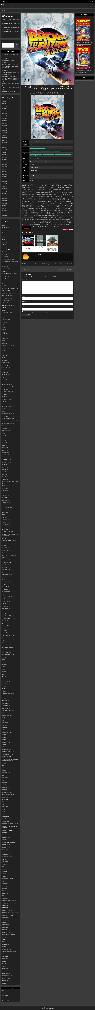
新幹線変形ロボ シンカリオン (8, 794)
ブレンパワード (5, 625)
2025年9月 (4, 128)
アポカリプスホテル (6, 362)
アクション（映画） (6, 348)
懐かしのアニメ (5, 777)
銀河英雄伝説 (5, 954)
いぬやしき (4, 310)
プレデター (4, 630)
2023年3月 (4, 200)
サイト (23, 306)
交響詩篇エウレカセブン (7, 703)
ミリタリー (4, 662)
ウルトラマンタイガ (6, 399)
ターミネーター (5, 70)
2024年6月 (4, 164)
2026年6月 (4, 106)
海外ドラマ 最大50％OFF (7, 856)
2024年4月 (4, 169)
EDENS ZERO (5, 256)
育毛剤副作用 (5, 907)
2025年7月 (4, 132)
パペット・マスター (6, 606)
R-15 (3, 281)
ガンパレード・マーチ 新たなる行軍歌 (10, 421)
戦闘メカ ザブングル (6, 787)
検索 (3, 42)
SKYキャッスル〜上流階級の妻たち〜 (10, 288)
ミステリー (4, 657)
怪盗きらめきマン (6, 768)
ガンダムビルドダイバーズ (8, 416)
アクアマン (4, 340)
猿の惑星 (4, 869)
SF (2, 283)
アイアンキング (5, 336)
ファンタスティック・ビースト (9, 618)
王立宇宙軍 (4, 871)
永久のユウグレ (5, 849)
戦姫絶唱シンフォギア (7, 785)
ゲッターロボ (5, 447)
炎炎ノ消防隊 (5, 861)
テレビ (3, 552)
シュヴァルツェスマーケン (8, 500)
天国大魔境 (4, 725)
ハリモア (4, 584)
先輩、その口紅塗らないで (8, 710)
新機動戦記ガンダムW (7, 797)
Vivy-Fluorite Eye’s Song (8, 305)
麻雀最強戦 (4, 983)
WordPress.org (5, 1000)
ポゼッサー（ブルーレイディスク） (10, 37)
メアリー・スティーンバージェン (63, 154)
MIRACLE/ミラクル (6, 268)
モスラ (3, 669)
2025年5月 (4, 137)
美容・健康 (4, 888)
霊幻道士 (4, 961)
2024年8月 (4, 159)
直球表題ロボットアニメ (7, 878)
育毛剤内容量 (5, 905)
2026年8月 (4, 101)
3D (2, 230)
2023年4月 (4, 198)
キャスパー (4, 425)
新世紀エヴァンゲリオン (7, 792)
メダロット (4, 666)
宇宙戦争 (4, 744)
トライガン (4, 567)
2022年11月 (4, 210)
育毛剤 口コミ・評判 (6, 898)
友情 (3, 720)
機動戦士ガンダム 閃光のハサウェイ (10, 823)
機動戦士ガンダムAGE (7, 830)
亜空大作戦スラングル (7, 700)
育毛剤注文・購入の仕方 (7, 915)
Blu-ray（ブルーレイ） (7, 244)
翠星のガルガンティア (7, 891)
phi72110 (39, 92)
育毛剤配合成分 (5, 925)
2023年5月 (4, 196)
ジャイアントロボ (6, 502)
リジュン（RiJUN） (6, 681)
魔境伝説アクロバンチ (7, 975)
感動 (3, 775)
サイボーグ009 (5, 469)
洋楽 (3, 852)
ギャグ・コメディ (6, 430)
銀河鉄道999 (5, 956)
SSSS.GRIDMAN (6, 290)
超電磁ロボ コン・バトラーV (8, 934)
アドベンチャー (5, 355)
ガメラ (3, 411)
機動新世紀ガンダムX (7, 844)
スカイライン (5, 512)
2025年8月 (4, 130)
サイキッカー (5, 464)
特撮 (3, 866)
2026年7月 (4, 103)
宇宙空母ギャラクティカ (7, 754)
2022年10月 (4, 213)
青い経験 (4, 963)
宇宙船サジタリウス (6, 756)
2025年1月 (4, 147)
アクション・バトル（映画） (8, 345)
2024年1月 (4, 176)
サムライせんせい (6, 479)
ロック (3, 688)
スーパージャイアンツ (7, 527)
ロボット (4, 691)
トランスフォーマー (6, 569)
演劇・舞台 (4, 859)
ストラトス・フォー (6, 522)
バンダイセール (5, 598)
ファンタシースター (6, 611)
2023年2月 (4, 203)
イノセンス (4, 379)
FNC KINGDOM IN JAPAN (8, 259)
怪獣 (3, 765)
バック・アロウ (5, 594)
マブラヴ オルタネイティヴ (8, 654)
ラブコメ (4, 676)
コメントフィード (6, 998)
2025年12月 (4, 120)
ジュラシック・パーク (7, 507)
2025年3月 (4, 142)
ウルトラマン (5, 389)
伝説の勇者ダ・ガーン (7, 705)
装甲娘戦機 (4, 929)
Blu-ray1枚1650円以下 (7, 242)
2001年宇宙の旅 (5, 227)
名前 (23, 296)
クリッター (4, 433)
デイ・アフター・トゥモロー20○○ (9, 555)
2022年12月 (4, 208)
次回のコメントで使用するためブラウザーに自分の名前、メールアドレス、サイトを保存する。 (44, 312)
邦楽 (3, 941)
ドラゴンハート (5, 577)
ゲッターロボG (5, 452)
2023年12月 (4, 179)
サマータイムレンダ (6, 476)
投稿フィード (5, 995)
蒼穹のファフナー (6, 927)
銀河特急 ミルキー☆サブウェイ (9, 951)
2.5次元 (3, 225)
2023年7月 (4, 191)
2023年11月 (4, 181)
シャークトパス (5, 495)
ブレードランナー (6, 628)
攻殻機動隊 (4, 789)
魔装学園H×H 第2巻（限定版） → (66, 269)
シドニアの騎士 (5, 490)
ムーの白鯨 (4, 664)
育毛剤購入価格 (5, 917)
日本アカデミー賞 (6, 802)
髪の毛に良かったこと (7, 973)
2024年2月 (4, 174)
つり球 (3, 317)
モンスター (4, 671)
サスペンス (4, 474)
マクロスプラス (5, 645)
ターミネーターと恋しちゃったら (9, 540)
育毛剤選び (4, 922)
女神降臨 (4, 737)
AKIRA (3, 239)
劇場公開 (4, 713)
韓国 (3, 971)
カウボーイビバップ (6, 406)
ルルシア (4, 686)
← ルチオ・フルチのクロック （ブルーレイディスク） (33, 269)
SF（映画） (4, 286)
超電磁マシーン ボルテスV (8, 932)
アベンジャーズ (5, 360)
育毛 (3, 895)
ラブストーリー (5, 679)
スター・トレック (6, 519)
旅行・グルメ (5, 799)
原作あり (4, 717)
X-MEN (4, 307)
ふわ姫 (3, 327)
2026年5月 (4, 108)
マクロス (4, 640)
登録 (3, 990)
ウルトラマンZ (5, 394)
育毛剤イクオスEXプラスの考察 (9, 903)
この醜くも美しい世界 (7, 312)
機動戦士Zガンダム (6, 819)
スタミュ (4, 514)
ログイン (4, 993)
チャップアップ (5, 547)
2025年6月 (4, 135)
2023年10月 (4, 183)
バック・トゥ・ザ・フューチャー (9, 596)
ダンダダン (4, 545)
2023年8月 (4, 188)
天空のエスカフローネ (7, 730)
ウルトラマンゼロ (6, 396)
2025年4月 (4, 140)
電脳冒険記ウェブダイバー (8, 959)
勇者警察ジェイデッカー (7, 715)
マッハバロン (5, 649)
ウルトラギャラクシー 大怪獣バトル (10, 387)
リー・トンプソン (34, 155)
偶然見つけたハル (6, 708)
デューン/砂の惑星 (6, 560)
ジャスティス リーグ (6, 505)
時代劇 (3, 809)
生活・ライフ (5, 874)
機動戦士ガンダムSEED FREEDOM (10, 835)
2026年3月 (4, 113)
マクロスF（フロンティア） (8, 642)
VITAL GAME (5, 302)
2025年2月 (4, 145)
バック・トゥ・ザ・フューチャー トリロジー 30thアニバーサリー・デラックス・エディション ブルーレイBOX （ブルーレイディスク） (47, 88)
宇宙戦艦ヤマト (5, 747)
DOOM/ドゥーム (5, 251)
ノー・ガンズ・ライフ (7, 582)
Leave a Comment (54, 92)
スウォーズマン (5, 510)
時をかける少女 (5, 806)
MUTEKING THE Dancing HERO (9, 273)
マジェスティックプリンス (8, 647)
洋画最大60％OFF (6, 854)
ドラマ (3, 579)
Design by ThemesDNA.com (47, 1008)
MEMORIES (5, 266)
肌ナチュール (5, 893)
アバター (4, 357)
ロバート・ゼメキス (34, 158)
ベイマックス (5, 632)
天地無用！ (4, 727)
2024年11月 (4, 152)
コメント (24, 279)
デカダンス (4, 557)
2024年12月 (4, 150)
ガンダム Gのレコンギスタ (8, 413)
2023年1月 (4, 205)
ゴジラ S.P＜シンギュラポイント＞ (9, 459)
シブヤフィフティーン (7, 493)
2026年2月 (4, 116)
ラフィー (4, 674)
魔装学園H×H (5, 980)
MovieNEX (4, 271)
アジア (3, 350)
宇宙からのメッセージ (7, 742)
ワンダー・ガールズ (6, 696)
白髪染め (4, 876)
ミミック (4, 659)
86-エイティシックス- (7, 237)
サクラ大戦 (4, 472)
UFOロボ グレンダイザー (7, 298)
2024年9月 (4, 157)
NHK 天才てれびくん (7, 276)
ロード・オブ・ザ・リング (8, 693)
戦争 (3, 780)
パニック (4, 603)
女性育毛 (4, 734)
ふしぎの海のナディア (7, 322)
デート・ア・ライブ (6, 562)
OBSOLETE (4, 278)
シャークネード (5, 497)
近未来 (3, 939)
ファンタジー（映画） (7, 615)
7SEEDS (4, 235)
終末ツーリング (5, 886)
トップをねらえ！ (6, 564)
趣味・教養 (4, 937)
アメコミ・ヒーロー (6, 365)
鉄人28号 (4, 946)
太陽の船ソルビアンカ (7, 732)
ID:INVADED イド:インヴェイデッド (10, 261)
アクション (4, 343)
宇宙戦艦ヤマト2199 (6, 749)
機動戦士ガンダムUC (6, 837)
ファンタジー (5, 613)
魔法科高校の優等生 (6, 978)
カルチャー (4, 408)
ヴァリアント (5, 58)
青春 (3, 966)
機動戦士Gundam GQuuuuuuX (8, 814)
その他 (3, 315)
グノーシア (4, 442)
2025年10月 (4, 125)
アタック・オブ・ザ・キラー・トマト (10, 353)
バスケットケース (6, 591)
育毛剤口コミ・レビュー (7, 910)
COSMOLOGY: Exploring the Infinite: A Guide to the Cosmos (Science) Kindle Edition (84, 44)
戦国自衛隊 (4, 782)
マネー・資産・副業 (6, 652)
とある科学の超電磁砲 (7, 320)
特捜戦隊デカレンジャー (7, 864)
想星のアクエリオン (6, 772)
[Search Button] (92, 1)
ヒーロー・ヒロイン (6, 608)
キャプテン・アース (6, 428)
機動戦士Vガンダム (6, 816)
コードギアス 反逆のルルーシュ (9, 455)
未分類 (3, 811)
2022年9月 (4, 215)
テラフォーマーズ (6, 550)
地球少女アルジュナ (6, 722)
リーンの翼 (4, 683)
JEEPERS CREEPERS (7, 264)
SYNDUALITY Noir (6, 293)
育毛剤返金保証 (5, 920)
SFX (2, 4)
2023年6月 (4, 193)
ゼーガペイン (5, 529)
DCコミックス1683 (6, 249)
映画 (3, 804)
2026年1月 (4, 118)
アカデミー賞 (5, 338)
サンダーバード (5, 485)
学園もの (4, 739)
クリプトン (4, 435)
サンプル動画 (5, 488)
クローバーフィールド (7, 438)
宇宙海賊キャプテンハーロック (9, 751)
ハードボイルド (5, 589)
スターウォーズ (5, 517)
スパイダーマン (5, 524)
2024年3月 (4, 171)
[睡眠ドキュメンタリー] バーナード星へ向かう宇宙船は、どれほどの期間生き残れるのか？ (10, 66)
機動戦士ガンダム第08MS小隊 (9, 842)
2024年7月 (4, 162)
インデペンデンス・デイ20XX (8, 384)
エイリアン (4, 401)
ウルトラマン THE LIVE (7, 391)
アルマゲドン (5, 372)
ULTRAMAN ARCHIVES (7, 300)
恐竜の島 (4, 770)
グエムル (4, 440)
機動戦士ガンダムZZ (6, 840)
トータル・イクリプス (7, 574)
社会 (3, 881)
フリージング (5, 620)
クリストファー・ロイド (48, 154)
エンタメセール (5, 404)
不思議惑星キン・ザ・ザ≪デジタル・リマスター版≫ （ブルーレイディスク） (10, 33)
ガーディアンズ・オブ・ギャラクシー (10, 423)
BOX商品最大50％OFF (7, 247)
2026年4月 (4, 111)
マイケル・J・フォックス (36, 154)
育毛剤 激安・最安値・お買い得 (9, 900)
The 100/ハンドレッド (7, 295)
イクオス (4, 377)
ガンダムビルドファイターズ (8, 418)
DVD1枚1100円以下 (6, 254)
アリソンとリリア (6, 367)
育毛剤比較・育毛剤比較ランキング (10, 912)
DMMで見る (26, 228)
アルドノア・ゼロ (6, 370)
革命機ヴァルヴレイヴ (7, 968)
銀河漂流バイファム (6, 949)
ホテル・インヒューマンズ (8, 635)
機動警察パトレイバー (7, 847)
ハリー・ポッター (6, 586)
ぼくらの (4, 329)
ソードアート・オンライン (8, 531)
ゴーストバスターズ (6, 462)
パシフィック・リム (6, 601)
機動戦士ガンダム (6, 821)
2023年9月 (4, 186)
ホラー (3, 637)
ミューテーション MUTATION (8, 91)
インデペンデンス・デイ (7, 382)
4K (2, 232)
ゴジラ (3, 457)
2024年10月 (4, 154)
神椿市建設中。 (5, 883)
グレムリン (4, 445)
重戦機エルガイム (6, 944)
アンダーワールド (6, 374)
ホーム (3, 1)
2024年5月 (4, 166)
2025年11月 (4, 123)
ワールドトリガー (6, 698)
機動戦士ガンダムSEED (7, 832)
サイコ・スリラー (6, 467)
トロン (3, 572)
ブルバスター (5, 623)
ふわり (3, 324)
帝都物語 (4, 763)
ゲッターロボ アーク (6, 450)
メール (24, 301)
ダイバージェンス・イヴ (7, 543)
